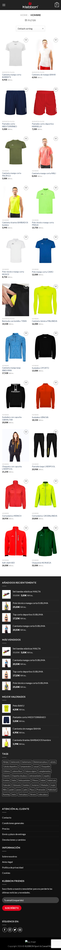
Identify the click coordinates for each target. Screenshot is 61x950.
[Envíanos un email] (20, 929)
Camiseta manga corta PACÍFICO (11, 174)
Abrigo (5, 762)
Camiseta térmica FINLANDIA (44, 321)
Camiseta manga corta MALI (44, 173)
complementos (45, 771)
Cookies (6, 872)
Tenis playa (23, 794)
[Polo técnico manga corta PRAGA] (45, 201)
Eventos (6, 780)
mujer (53, 785)
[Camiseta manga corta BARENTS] (15, 53)
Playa (32, 790)
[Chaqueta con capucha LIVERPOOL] (15, 445)
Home (24, 15)
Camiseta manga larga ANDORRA (11, 369)
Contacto (6, 817)
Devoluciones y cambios (14, 839)
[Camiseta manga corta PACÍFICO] (15, 152)
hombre (26, 785)
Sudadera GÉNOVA (40, 417)
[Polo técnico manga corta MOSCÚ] (15, 250)
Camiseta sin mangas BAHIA (44, 75)
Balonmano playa (40, 762)
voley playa (43, 794)
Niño (5, 790)
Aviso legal (7, 861)
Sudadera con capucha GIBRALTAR (12, 418)
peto (25, 790)
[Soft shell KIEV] (15, 541)
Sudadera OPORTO (40, 368)
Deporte (6, 776)
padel (11, 790)
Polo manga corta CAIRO (42, 272)
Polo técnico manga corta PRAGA (43, 223)
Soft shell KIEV (8, 563)
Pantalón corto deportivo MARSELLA (43, 125)
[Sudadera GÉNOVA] (45, 396)
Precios (6, 828)
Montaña (44, 785)
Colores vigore (30, 771)
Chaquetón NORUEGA (41, 563)
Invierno (35, 785)
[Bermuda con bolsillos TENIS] (15, 300)
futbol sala (52, 780)
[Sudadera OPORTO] (45, 346)
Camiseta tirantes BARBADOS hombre (15, 223)
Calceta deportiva (10, 766)
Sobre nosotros (9, 856)
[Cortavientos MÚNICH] (15, 494)
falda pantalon (24, 780)
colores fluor (17, 771)
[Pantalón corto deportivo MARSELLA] (45, 103)
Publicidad (52, 790)
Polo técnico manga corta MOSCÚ (13, 273)
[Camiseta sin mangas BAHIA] (45, 53)
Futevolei (6, 785)
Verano (33, 794)
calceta (53, 762)
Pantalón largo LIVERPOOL (43, 466)
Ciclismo (6, 771)
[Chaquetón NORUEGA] (45, 541)
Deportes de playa (19, 776)
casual (36, 766)
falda (14, 780)
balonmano (26, 762)
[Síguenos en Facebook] (4, 929)
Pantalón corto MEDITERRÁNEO (9, 125)
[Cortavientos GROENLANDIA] (45, 494)
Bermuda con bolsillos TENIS (14, 321)
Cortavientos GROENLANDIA (44, 516)
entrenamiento (35, 776)
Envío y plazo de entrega (14, 834)
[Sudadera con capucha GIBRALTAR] (15, 396)
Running (6, 794)
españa (47, 776)
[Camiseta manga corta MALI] (45, 152)
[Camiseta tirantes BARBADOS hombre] (15, 201)
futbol (43, 780)
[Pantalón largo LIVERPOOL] (45, 445)
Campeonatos (25, 766)
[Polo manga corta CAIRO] (45, 250)
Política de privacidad (12, 867)
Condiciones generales (13, 823)
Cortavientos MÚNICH (11, 516)
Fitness (35, 780)
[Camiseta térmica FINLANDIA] (45, 300)
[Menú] (4, 4)
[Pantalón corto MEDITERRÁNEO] (15, 103)
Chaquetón (45, 766)
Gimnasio (17, 785)
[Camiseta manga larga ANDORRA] (15, 346)
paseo (18, 790)
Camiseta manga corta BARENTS (11, 76)
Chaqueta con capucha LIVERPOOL (12, 467)
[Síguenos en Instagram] (10, 929)
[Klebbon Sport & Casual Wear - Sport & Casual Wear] (30, 5)
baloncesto (15, 762)
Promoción (41, 790)
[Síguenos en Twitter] (15, 929)
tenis (14, 794)
